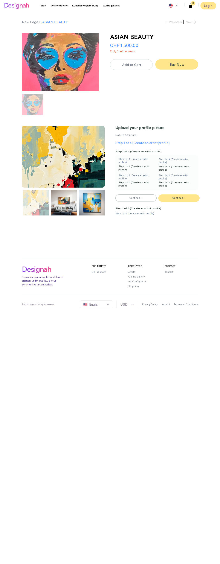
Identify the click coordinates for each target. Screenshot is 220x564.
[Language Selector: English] (173, 5)
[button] (190, 5)
